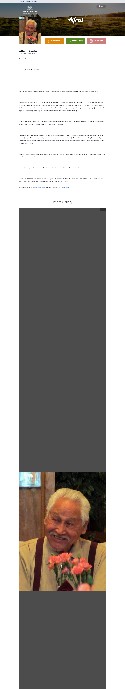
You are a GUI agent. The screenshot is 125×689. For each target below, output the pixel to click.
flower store (65, 187)
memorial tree (39, 187)
